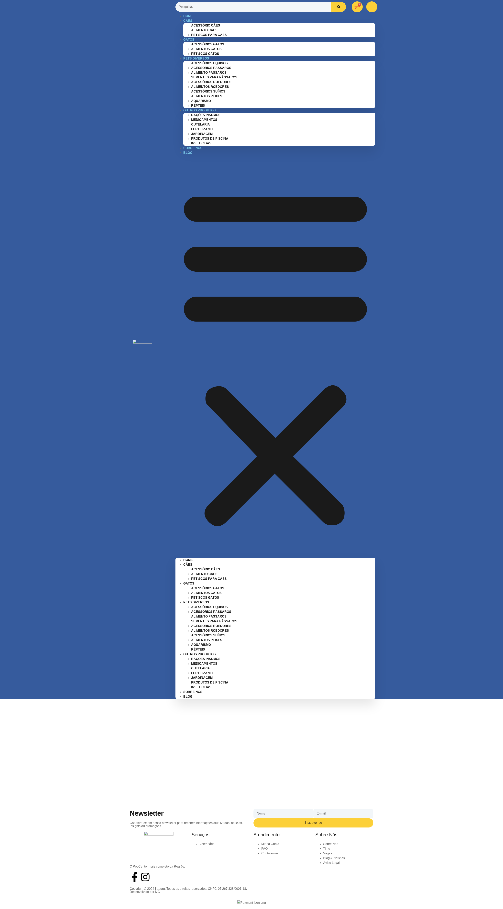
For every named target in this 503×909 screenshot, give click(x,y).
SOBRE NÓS (192, 148)
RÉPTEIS (198, 649)
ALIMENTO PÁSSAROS (209, 72)
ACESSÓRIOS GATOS (207, 44)
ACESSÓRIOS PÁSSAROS (211, 68)
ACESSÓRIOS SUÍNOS (208, 91)
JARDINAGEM (202, 134)
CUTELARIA (200, 124)
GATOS (188, 39)
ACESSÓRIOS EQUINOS (209, 63)
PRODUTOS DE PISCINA (209, 138)
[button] (275, 356)
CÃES (187, 20)
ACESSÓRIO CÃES (205, 25)
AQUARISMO (201, 101)
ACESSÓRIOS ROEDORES (211, 82)
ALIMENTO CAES (204, 30)
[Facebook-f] (135, 877)
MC (157, 891)
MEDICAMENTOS (204, 119)
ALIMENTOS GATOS (206, 49)
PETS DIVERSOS (196, 58)
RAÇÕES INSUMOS (205, 115)
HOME (188, 560)
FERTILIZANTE (202, 129)
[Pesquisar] (338, 7)
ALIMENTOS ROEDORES (210, 86)
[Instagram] (145, 877)
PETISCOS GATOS (205, 597)
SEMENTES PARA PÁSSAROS (214, 77)
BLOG (187, 152)
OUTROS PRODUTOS (199, 110)
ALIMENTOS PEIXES (206, 96)
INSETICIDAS (201, 687)
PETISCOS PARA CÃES (209, 35)
